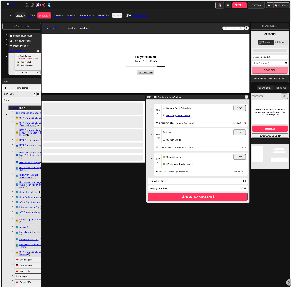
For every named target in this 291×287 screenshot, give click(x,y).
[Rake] (142, 97)
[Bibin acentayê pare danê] (228, 5)
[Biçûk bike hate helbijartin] (34, 94)
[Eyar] (270, 5)
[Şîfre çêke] (275, 130)
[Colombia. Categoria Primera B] (56, 28)
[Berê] (38, 51)
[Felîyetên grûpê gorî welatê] (38, 94)
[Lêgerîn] (247, 28)
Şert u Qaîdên (275, 147)
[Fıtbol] (50, 28)
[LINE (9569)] (44, 28)
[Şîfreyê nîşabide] (283, 130)
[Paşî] (52, 97)
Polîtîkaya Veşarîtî (262, 148)
